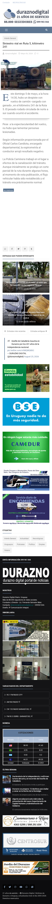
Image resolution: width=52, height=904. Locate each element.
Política (32, 544)
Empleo (42, 544)
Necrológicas (38, 539)
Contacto (6, 3)
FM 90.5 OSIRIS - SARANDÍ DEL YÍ (19, 716)
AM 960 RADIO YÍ (13, 702)
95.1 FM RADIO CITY (14, 695)
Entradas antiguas (37, 331)
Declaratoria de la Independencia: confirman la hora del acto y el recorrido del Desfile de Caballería (30, 778)
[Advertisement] (26, 218)
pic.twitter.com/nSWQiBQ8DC (20, 350)
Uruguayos (8, 544)
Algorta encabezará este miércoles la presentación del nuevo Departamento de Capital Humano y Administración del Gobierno (29, 802)
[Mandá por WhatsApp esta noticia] (5, 249)
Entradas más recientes (16, 331)
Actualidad (24, 539)
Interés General (10, 38)
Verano (7, 550)
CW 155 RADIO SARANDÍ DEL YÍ (18, 709)
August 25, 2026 (31, 356)
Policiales (21, 544)
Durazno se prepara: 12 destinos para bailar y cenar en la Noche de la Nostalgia (30, 790)
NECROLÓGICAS (19, 3)
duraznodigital (11, 53)
